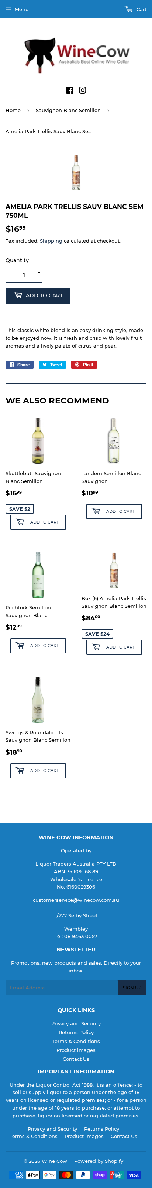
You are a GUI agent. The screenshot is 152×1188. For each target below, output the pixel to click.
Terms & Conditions (76, 1041)
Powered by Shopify (98, 1161)
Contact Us (76, 1059)
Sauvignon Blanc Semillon (68, 110)
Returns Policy (76, 1032)
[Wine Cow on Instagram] (82, 91)
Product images (76, 1050)
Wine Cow (54, 1161)
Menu (22, 9)
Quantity (17, 260)
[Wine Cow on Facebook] (70, 91)
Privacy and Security (76, 1023)
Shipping (51, 241)
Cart (140, 9)
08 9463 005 (79, 936)
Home (13, 110)
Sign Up (132, 988)
